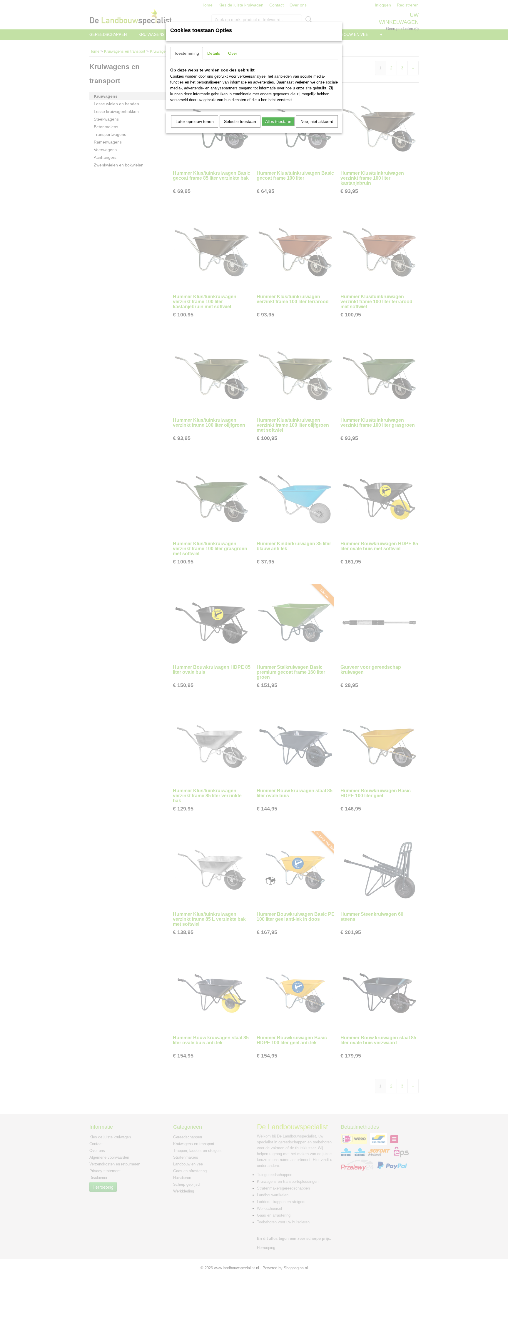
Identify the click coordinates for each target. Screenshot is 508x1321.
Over (232, 53)
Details (213, 53)
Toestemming (186, 53)
